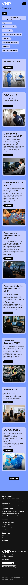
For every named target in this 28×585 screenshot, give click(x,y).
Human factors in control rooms (13, 516)
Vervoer (6, 46)
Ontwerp (6, 38)
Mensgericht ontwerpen (10, 513)
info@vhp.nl (5, 559)
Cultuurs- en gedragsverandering (14, 18)
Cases (4, 529)
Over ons (5, 535)
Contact (5, 540)
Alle (4, 13)
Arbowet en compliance (10, 498)
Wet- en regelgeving (10, 50)
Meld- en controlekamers (12, 34)
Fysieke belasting (9, 27)
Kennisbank (6, 524)
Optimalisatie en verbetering (12, 501)
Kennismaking (8, 563)
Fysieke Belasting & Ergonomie (13, 511)
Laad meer (14, 478)
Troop (11, 579)
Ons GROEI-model (8, 522)
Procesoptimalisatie (10, 42)
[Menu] (24, 3)
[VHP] (6, 3)
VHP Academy (7, 527)
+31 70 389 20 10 (8, 558)
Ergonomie (7, 23)
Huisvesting (7, 31)
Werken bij (5, 538)
